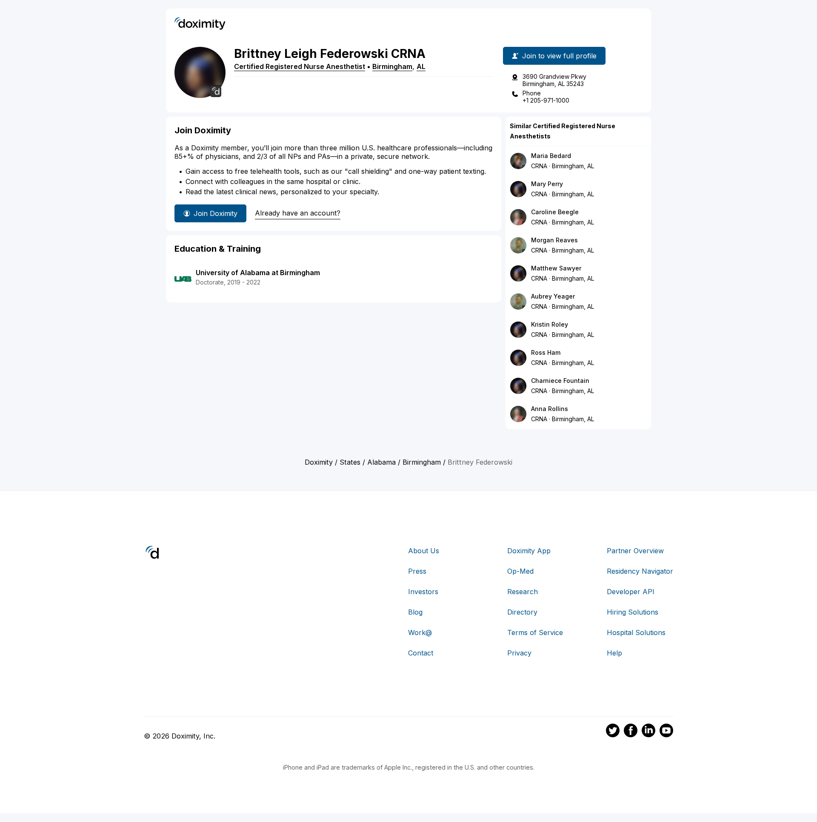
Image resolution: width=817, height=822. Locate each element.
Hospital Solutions (636, 632)
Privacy (519, 653)
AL (421, 66)
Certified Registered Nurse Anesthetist (299, 66)
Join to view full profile (559, 56)
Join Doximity (215, 213)
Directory (522, 612)
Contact (420, 653)
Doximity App (529, 550)
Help (614, 653)
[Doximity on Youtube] (666, 732)
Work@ (420, 632)
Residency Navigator (640, 571)
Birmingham (392, 66)
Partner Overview (635, 550)
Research (522, 591)
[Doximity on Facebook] (630, 732)
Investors (423, 591)
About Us (423, 550)
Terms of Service (535, 632)
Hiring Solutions (632, 612)
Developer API (630, 591)
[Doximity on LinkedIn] (648, 732)
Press (417, 571)
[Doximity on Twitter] (613, 732)
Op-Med (520, 571)
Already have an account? (297, 213)
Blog (415, 612)
